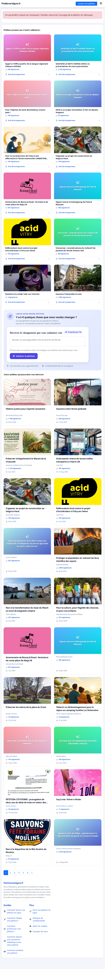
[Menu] (100, 3)
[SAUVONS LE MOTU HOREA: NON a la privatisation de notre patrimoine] (77, 55)
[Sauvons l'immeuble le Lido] (77, 285)
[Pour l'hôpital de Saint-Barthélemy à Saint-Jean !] (27, 101)
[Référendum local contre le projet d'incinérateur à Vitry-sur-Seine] (27, 240)
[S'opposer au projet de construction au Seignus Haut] (77, 148)
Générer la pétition (25, 356)
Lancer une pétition (86, 4)
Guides (7, 905)
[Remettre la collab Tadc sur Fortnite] (27, 285)
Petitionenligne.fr (11, 3)
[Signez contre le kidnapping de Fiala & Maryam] (77, 194)
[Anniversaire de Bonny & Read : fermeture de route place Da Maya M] (27, 194)
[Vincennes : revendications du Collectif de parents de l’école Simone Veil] (77, 240)
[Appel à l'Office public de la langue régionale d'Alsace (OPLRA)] (27, 55)
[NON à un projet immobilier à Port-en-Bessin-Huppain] (77, 101)
